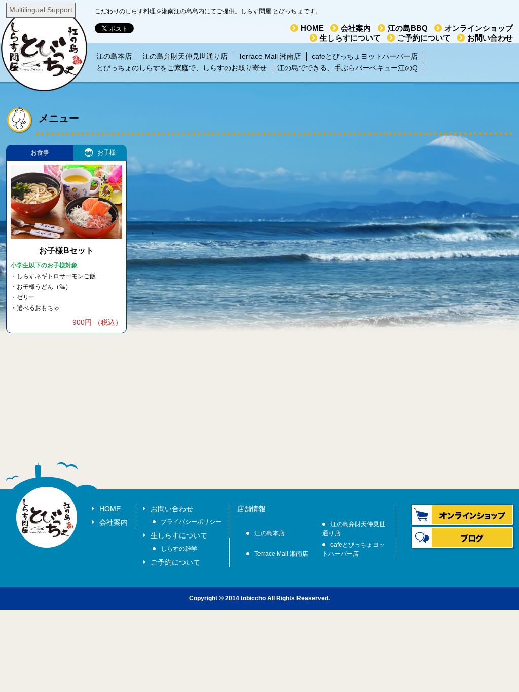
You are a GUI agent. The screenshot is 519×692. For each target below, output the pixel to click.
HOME (312, 28)
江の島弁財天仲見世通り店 (185, 56)
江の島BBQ (408, 28)
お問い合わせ (490, 37)
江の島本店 (114, 56)
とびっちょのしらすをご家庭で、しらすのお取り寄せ (181, 68)
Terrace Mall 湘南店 (269, 56)
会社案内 (356, 28)
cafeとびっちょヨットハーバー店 (365, 56)
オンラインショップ (478, 28)
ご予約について (424, 37)
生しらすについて (350, 37)
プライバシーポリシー (191, 521)
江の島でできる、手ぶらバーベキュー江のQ (347, 68)
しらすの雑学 (179, 548)
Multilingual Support (40, 10)
